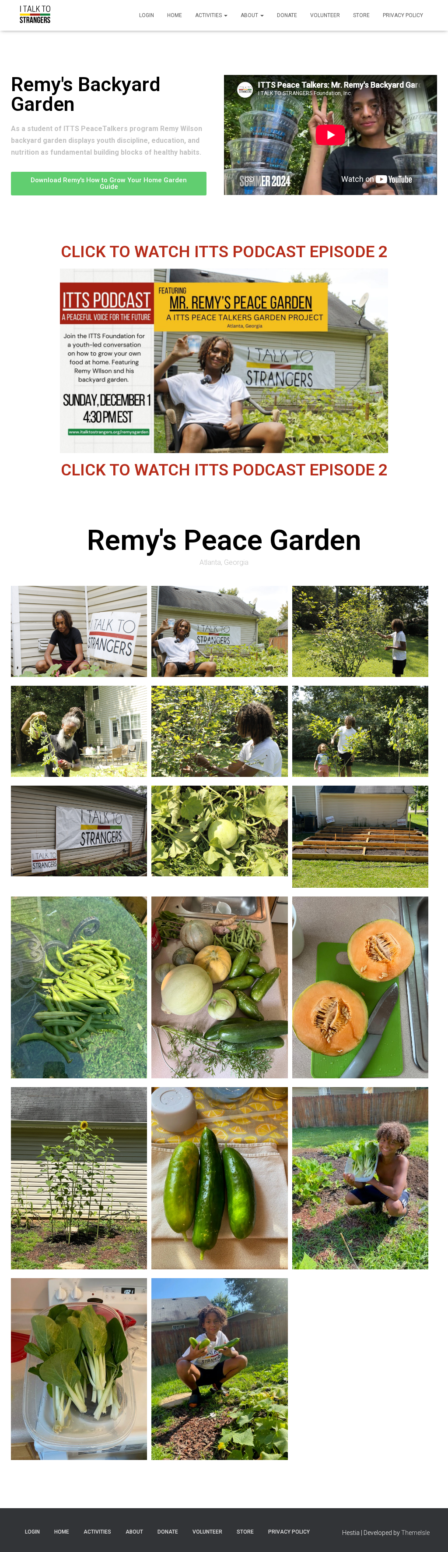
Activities (209, 15)
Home (174, 15)
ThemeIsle (415, 1532)
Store (361, 15)
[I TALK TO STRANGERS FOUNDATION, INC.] (35, 15)
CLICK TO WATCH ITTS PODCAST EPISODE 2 (224, 251)
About (250, 15)
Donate (287, 15)
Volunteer (325, 15)
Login (146, 15)
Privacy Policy (403, 15)
